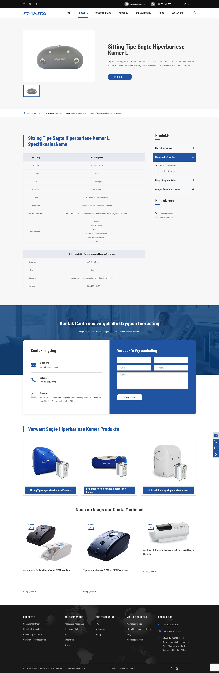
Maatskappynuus (134, 623)
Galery (98, 634)
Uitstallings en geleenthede (139, 629)
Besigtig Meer (29, 591)
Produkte (83, 12)
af (185, 4)
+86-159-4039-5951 (164, 4)
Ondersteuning (143, 12)
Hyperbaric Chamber (54, 113)
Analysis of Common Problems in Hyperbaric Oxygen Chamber (168, 551)
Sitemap (113, 668)
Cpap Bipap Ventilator (165, 179)
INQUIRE (118, 76)
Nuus (161, 12)
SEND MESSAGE (130, 397)
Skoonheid (69, 639)
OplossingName (103, 12)
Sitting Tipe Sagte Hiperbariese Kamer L (106, 113)
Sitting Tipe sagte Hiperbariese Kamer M (50, 490)
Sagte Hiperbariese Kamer (76, 113)
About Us (123, 12)
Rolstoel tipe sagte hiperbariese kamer (168, 490)
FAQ (97, 623)
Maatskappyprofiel (135, 639)
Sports (68, 634)
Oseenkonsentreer (164, 147)
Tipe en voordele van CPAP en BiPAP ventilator (106, 570)
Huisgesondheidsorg (74, 629)
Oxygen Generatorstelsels (167, 189)
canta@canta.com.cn (138, 4)
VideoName (101, 629)
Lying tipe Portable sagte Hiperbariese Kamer (106, 490)
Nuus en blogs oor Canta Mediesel (109, 509)
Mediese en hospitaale (74, 623)
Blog (129, 634)
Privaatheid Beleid (127, 668)
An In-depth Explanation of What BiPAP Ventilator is (48, 570)
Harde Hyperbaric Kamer (168, 171)
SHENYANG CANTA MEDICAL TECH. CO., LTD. (50, 668)
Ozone (67, 644)
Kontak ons (177, 12)
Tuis (68, 12)
